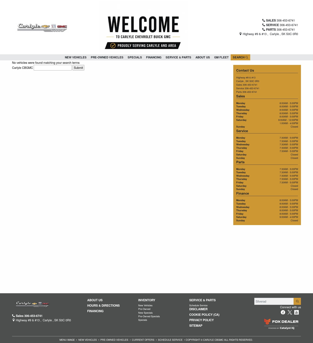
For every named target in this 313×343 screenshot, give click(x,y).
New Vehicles (145, 305)
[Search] (297, 301)
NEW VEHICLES (87, 339)
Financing (95, 311)
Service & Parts (202, 300)
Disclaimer (198, 309)
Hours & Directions (103, 305)
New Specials (145, 312)
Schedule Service (198, 305)
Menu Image (67, 339)
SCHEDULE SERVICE (170, 339)
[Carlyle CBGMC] (42, 27)
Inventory (146, 300)
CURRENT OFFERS (143, 339)
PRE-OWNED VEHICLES (114, 339)
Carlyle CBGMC (22, 67)
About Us (95, 300)
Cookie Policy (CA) (204, 314)
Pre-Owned (144, 309)
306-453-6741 (250, 84)
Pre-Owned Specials (149, 316)
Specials (142, 319)
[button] (76, 57)
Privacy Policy (201, 320)
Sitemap (195, 325)
